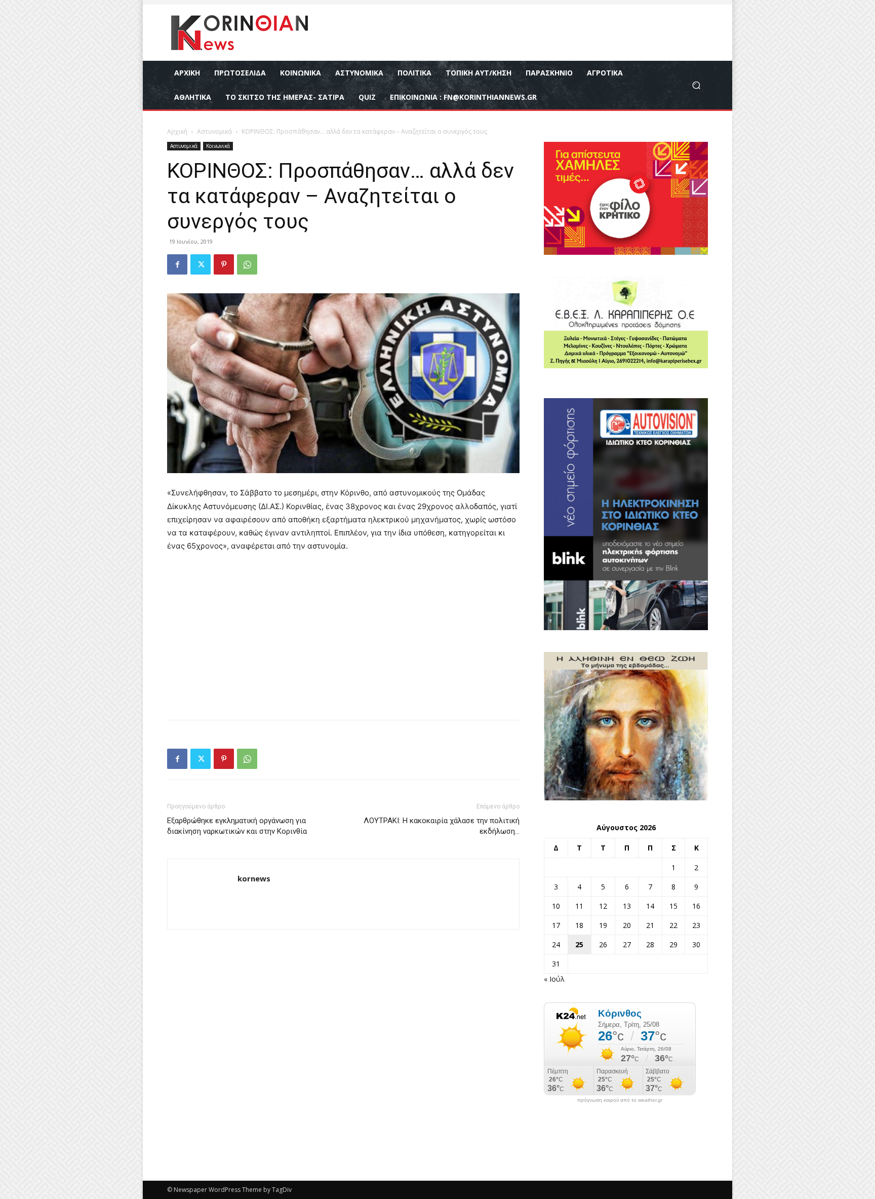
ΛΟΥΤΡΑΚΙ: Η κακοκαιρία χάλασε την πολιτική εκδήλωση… (442, 826)
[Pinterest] (224, 264)
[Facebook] (177, 264)
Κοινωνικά (218, 145)
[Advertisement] (343, 637)
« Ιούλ (554, 979)
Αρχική (177, 131)
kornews (253, 878)
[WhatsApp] (247, 264)
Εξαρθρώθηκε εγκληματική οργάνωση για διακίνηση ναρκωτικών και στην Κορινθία (237, 826)
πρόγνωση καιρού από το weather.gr (619, 1100)
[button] (696, 85)
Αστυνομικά (214, 131)
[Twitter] (200, 264)
